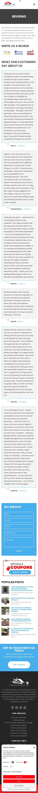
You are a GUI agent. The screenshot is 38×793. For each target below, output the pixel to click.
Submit (19, 551)
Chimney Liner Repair (18, 725)
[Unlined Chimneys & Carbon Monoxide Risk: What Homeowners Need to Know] (5, 590)
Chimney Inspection (18, 717)
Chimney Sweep (18, 720)
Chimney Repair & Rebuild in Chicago (18, 723)
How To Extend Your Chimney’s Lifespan (23, 599)
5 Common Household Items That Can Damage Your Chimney (22, 630)
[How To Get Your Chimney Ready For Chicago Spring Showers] (5, 611)
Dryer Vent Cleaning (18, 730)
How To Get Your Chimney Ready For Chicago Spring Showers (21, 609)
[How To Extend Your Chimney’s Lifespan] (5, 601)
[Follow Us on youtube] (24, 707)
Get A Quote (19, 665)
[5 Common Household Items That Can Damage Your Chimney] (5, 632)
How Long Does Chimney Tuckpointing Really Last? (21, 620)
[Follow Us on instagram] (16, 707)
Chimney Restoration (18, 728)
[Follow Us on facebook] (12, 707)
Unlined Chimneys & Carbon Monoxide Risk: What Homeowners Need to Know (22, 588)
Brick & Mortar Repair (18, 736)
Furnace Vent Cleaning (18, 733)
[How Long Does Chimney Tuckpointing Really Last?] (5, 622)
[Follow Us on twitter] (20, 707)
